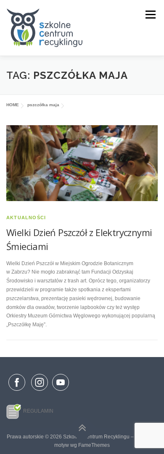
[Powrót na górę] (82, 428)
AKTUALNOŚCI (26, 217)
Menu (149, 15)
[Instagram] (39, 391)
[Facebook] (16, 384)
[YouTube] (60, 391)
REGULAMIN (38, 411)
